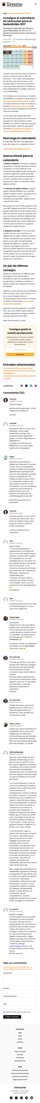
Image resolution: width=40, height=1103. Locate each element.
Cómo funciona (20, 1052)
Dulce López (14, 617)
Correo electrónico (10, 996)
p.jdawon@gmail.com (18, 946)
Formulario (20, 1058)
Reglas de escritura (20, 1080)
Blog (5, 13)
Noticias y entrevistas (20, 1076)
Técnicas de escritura (20, 1070)
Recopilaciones (20, 1061)
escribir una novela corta (20, 106)
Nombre (6, 988)
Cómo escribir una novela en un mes (18, 368)
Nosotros (20, 1042)
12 (14, 42)
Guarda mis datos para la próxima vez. (18, 1012)
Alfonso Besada (16, 752)
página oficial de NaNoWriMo (17, 101)
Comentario (8, 973)
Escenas (20, 1055)
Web (4, 1004)
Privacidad (15, 1091)
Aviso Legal (24, 1091)
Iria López (19, 39)
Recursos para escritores (19, 13)
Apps (20, 1036)
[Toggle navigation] (37, 4)
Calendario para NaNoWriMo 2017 (16, 149)
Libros (20, 1039)
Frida (11, 456)
